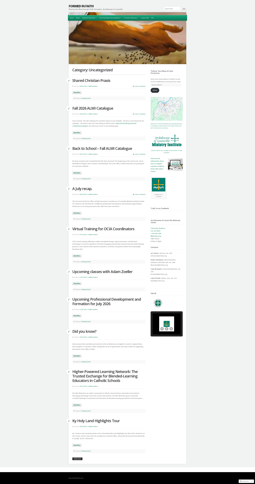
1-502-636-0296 (156, 233)
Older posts (77, 459)
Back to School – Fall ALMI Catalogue (102, 148)
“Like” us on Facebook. (160, 208)
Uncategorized (85, 98)
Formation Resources (130, 18)
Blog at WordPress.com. (76, 478)
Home (72, 18)
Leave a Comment (140, 86)
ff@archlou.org (156, 236)
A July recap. (82, 188)
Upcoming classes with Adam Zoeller (102, 271)
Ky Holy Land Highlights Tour (96, 420)
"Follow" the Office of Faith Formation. (162, 72)
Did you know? (84, 331)
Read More (77, 92)
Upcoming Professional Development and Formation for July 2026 (106, 301)
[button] (162, 329)
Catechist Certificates (88, 18)
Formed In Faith (81, 6)
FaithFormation (93, 86)
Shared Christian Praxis (91, 80)
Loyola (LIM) (145, 18)
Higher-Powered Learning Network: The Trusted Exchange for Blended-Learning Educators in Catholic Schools (105, 376)
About (78, 18)
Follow (155, 90)
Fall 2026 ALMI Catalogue (92, 108)
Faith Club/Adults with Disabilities (109, 18)
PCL (152, 18)
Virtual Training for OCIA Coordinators (103, 228)
